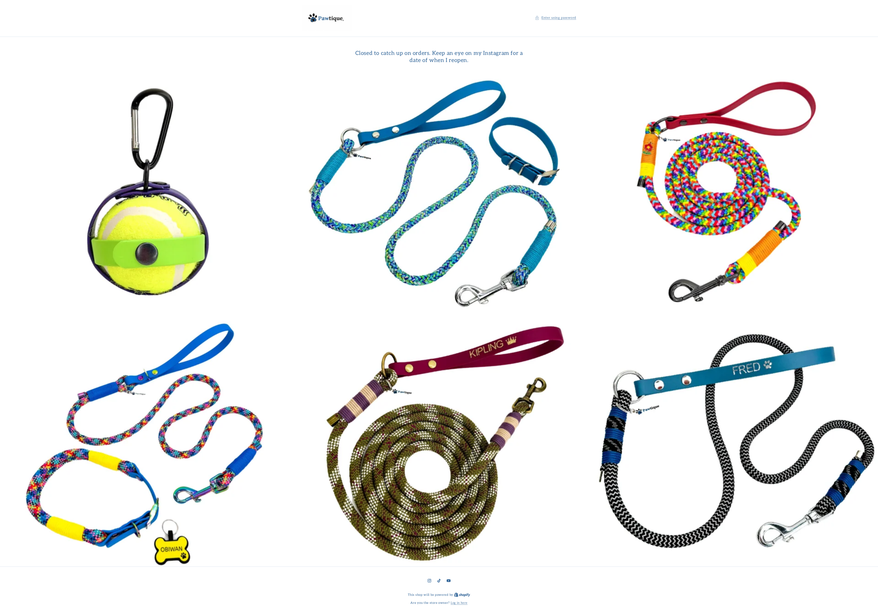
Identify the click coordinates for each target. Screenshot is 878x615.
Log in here (459, 603)
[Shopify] (462, 595)
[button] (555, 18)
